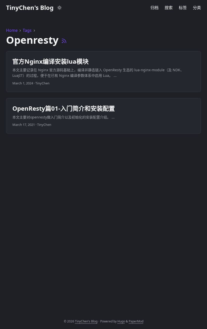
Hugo (121, 321)
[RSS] (64, 40)
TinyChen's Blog (30, 7)
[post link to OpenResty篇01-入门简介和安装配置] (103, 115)
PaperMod (136, 321)
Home (12, 30)
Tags (27, 30)
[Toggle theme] (59, 7)
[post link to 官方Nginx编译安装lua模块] (103, 71)
